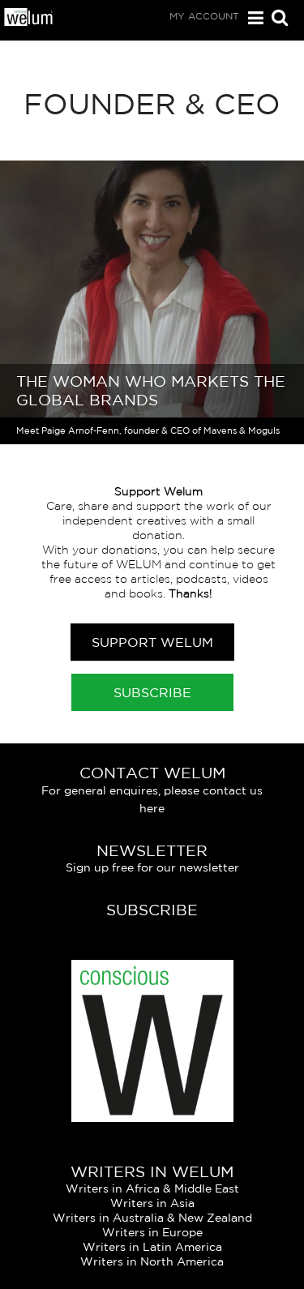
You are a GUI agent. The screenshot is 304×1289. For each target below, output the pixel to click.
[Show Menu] (251, 18)
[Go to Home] (29, 22)
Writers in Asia (152, 1203)
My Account (204, 16)
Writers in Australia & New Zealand (152, 1217)
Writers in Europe (152, 1232)
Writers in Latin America (152, 1246)
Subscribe (152, 692)
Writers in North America (152, 1261)
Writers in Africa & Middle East (152, 1188)
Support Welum (152, 642)
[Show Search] (275, 19)
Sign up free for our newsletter (152, 867)
